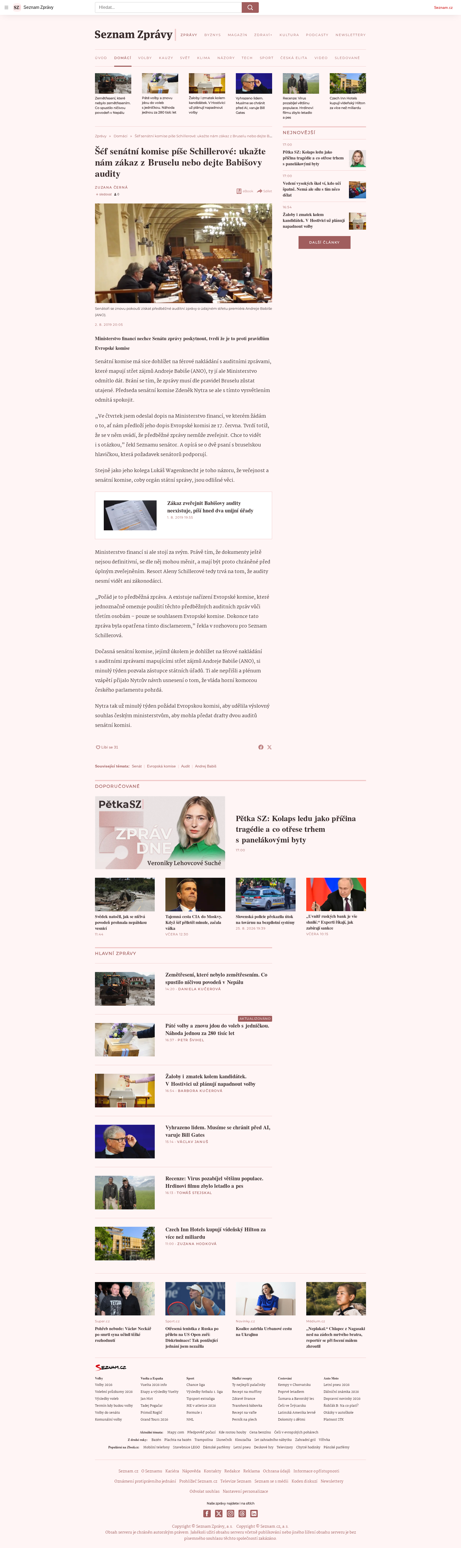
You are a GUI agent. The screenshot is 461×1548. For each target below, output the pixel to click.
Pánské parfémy (336, 1447)
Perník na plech (244, 1419)
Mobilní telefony (156, 1447)
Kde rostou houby (232, 1432)
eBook (248, 191)
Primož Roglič (151, 1413)
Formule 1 (194, 1413)
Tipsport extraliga (200, 1399)
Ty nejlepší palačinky (248, 1385)
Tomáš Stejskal (194, 1193)
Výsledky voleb (106, 1399)
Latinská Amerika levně (297, 1413)
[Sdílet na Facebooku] (261, 747)
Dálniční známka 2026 (341, 1392)
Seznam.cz (443, 7)
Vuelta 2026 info (154, 1385)
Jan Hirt (147, 1399)
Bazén (156, 1440)
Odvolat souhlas (205, 1491)
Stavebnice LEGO (186, 1447)
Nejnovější (299, 132)
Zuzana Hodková (197, 1244)
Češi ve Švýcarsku (292, 1406)
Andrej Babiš (205, 766)
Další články (324, 242)
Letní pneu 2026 (336, 1385)
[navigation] (6, 7)
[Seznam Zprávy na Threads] (242, 1513)
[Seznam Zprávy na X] (218, 1513)
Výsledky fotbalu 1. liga (204, 1392)
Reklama (251, 1471)
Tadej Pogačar (151, 1406)
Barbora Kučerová (200, 1091)
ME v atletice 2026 (201, 1406)
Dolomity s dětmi (291, 1419)
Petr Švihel (191, 1040)
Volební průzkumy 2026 (114, 1392)
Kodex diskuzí (304, 1481)
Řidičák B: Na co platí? (341, 1406)
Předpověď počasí (201, 1432)
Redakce (232, 1471)
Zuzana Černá (111, 187)
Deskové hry (263, 1447)
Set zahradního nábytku (273, 1440)
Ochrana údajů (276, 1471)
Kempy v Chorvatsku (294, 1385)
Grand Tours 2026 (154, 1419)
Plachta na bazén (177, 1440)
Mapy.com (175, 1432)
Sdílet (267, 191)
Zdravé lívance (243, 1399)
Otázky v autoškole (338, 1413)
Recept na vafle (244, 1413)
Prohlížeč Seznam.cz (198, 1481)
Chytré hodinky (308, 1447)
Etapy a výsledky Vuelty (159, 1392)
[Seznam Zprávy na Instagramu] (230, 1513)
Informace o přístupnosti (316, 1471)
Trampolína (203, 1440)
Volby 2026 (103, 1385)
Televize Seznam (235, 1481)
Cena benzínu (260, 1432)
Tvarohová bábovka (247, 1406)
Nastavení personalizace (245, 1491)
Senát (137, 766)
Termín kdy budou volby (114, 1406)
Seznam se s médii (271, 1481)
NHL (190, 1419)
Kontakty (212, 1471)
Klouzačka (243, 1440)
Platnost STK (334, 1419)
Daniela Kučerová (199, 989)
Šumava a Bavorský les (296, 1399)
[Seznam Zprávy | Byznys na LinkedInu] (254, 1513)
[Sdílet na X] (269, 747)
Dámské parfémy (216, 1447)
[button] (113, 83)
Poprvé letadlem (291, 1392)
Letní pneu (242, 1447)
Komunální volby (108, 1419)
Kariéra (172, 1471)
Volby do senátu (107, 1413)
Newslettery (332, 1481)
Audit (185, 766)
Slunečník (224, 1440)
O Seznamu (151, 1471)
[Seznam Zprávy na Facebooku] (207, 1513)
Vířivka (324, 1440)
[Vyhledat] (250, 7)
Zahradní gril (305, 1440)
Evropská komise (161, 766)
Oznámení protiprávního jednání (145, 1481)
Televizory (285, 1447)
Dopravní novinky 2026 (342, 1399)
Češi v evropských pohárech (296, 1432)
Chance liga (195, 1385)
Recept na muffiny (247, 1392)
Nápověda (191, 1471)
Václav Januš (192, 1142)
